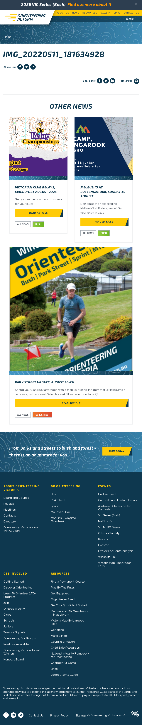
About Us (63, 13)
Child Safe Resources (65, 647)
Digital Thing (135, 714)
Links (117, 13)
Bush (54, 494)
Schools (9, 620)
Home (7, 36)
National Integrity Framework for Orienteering (70, 655)
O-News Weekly (108, 533)
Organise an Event (63, 599)
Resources (89, 13)
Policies (9, 503)
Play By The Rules (63, 587)
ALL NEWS (22, 224)
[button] (136, 4)
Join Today (116, 451)
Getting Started (14, 581)
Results (103, 539)
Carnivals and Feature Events (117, 500)
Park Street (58, 500)
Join (6, 602)
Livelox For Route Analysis (115, 551)
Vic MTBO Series (109, 527)
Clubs (7, 614)
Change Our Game (63, 663)
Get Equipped (60, 593)
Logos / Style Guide (64, 674)
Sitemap (81, 715)
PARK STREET (42, 414)
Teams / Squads (14, 632)
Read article (38, 212)
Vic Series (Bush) (109, 515)
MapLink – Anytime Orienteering (63, 519)
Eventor (103, 545)
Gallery (105, 13)
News (76, 13)
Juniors (8, 626)
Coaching (57, 630)
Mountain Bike (60, 512)
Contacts (10, 515)
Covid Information (63, 641)
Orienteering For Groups (20, 638)
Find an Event (107, 494)
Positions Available (16, 644)
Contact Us (131, 13)
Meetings (10, 509)
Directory (10, 521)
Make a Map (59, 635)
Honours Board (14, 659)
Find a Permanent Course (67, 581)
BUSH (38, 224)
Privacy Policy (59, 715)
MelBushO (105, 521)
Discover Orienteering (18, 587)
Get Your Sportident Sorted (69, 605)
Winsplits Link (107, 557)
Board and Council (16, 497)
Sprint (55, 506)
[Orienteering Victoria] (24, 17)
